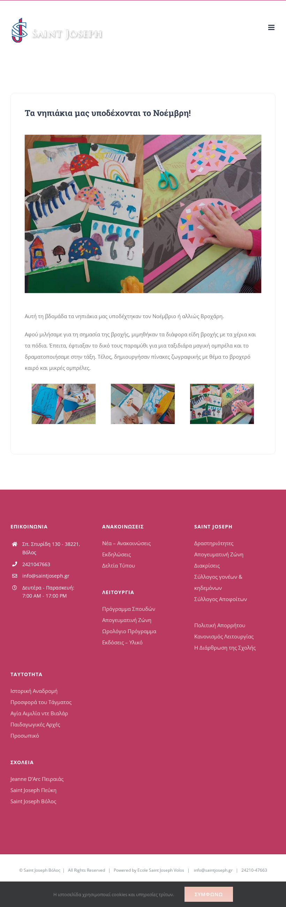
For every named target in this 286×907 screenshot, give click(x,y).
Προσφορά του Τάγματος (41, 701)
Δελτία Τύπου (118, 565)
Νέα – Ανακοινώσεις (126, 543)
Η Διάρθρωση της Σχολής (225, 647)
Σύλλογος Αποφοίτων (220, 598)
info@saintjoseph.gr (45, 575)
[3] (143, 137)
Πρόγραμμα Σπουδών (128, 608)
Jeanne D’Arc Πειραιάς (36, 778)
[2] (142, 404)
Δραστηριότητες (213, 543)
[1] (63, 404)
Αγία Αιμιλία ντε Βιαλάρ (39, 713)
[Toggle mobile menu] (272, 27)
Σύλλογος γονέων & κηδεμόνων (218, 582)
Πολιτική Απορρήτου (219, 625)
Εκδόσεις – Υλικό (122, 642)
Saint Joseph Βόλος (33, 801)
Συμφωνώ (209, 894)
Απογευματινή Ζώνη (126, 619)
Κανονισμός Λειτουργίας (224, 636)
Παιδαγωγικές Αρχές (35, 724)
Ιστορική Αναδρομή (34, 690)
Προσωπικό (24, 735)
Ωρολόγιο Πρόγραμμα (129, 631)
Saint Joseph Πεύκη (33, 790)
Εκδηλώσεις (116, 554)
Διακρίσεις (207, 565)
